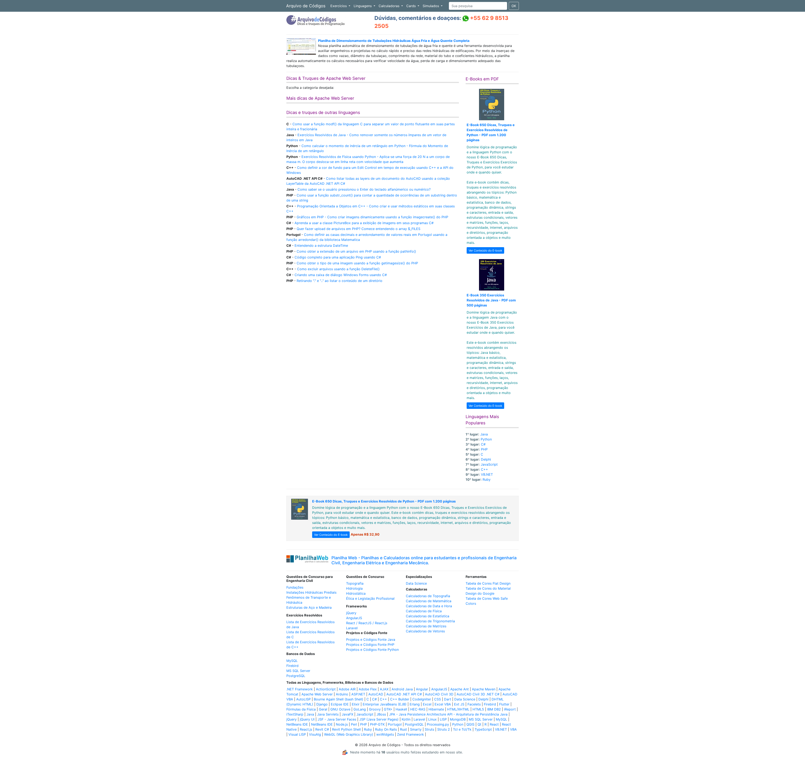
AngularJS (354, 618)
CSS (437, 699)
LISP (443, 719)
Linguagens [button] (363, 6)
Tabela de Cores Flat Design (488, 583)
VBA (513, 729)
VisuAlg (315, 734)
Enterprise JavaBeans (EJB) (384, 704)
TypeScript (483, 729)
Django (322, 704)
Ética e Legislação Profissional (370, 598)
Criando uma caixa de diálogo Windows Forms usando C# (341, 275)
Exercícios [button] (339, 6)
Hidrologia (354, 588)
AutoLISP (303, 699)
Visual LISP (297, 734)
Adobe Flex (368, 689)
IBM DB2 (494, 709)
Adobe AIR (347, 689)
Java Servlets (328, 714)
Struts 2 (443, 729)
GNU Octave (340, 709)
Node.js (342, 724)
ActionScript (326, 689)
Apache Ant (459, 689)
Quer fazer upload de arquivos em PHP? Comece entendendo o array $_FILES (358, 229)
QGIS (470, 724)
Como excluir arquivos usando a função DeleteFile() (338, 269)
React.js (306, 729)
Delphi (486, 459)
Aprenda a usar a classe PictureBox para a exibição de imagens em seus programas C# (364, 223)
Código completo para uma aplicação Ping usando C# (338, 257)
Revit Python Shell (346, 729)
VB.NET (487, 474)
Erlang (415, 704)
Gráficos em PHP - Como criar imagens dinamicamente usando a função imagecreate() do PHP (372, 217)
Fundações (294, 587)
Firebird (292, 666)
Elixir (356, 704)
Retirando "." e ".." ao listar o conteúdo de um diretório (339, 281)
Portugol (395, 724)
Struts (429, 729)
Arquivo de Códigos (305, 5)
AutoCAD (375, 694)
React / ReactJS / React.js (366, 623)
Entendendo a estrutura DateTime (321, 245)
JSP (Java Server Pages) (379, 719)
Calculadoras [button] (389, 6)
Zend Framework (410, 734)
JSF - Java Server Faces (337, 719)
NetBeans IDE (297, 724)
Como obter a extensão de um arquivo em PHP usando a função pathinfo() (356, 251)
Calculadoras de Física (424, 611)
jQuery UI (307, 719)
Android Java (402, 689)
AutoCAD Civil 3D (439, 694)
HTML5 (478, 709)
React (494, 724)
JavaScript (489, 464)
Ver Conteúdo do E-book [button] (485, 250)
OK (514, 6)
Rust (403, 729)
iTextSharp (294, 714)
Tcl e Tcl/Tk (462, 729)
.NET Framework (299, 689)
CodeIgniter (421, 699)
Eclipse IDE (340, 704)
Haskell (401, 709)
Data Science (416, 583)
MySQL (292, 661)
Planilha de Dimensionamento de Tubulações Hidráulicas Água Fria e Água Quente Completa (393, 41)
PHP (484, 449)
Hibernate (436, 709)
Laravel (352, 628)
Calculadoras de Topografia (428, 596)
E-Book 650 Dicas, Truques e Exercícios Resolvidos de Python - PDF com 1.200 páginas (384, 501)
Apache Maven (483, 689)
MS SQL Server (298, 671)
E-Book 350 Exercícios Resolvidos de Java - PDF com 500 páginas (491, 300)
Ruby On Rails (386, 729)
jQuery (351, 613)
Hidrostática (356, 593)
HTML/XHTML (458, 709)
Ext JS (459, 704)
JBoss (381, 714)
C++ (484, 469)
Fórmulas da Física (301, 709)
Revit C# (322, 729)
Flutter (504, 704)
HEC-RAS (417, 709)
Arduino (342, 694)
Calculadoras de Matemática (428, 601)
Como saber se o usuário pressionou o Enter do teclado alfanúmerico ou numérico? (364, 189)
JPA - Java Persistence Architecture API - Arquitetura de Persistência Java (448, 714)
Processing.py (438, 724)
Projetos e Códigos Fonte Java (370, 639)
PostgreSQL (295, 676)
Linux (432, 719)
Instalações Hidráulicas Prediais (311, 592)
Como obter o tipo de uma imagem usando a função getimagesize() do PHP (357, 263)
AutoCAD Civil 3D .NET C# (478, 694)
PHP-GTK (377, 724)
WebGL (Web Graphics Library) (348, 734)
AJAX (384, 689)
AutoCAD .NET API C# (404, 694)
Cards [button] (411, 6)
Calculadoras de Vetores (425, 631)
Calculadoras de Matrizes (426, 626)
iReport (510, 709)
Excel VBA (443, 704)
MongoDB (458, 719)
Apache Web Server (317, 694)
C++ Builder (399, 699)
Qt (479, 724)
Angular (422, 689)
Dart (447, 699)
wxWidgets (385, 734)
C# (483, 444)
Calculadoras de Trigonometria (430, 621)
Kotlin (406, 719)
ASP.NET (358, 694)
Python (486, 439)
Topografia (355, 583)
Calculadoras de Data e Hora (429, 606)
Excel (427, 704)
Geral (323, 709)
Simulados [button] (431, 6)
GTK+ (388, 709)
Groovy (375, 709)
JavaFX (347, 714)
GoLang (359, 709)
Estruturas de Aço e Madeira (309, 607)
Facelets (474, 704)
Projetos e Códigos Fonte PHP (370, 644)
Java (484, 434)
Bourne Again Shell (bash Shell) (338, 699)
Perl (354, 724)
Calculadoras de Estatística (427, 616)
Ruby (487, 479)
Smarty (416, 729)
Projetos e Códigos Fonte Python (372, 649)
